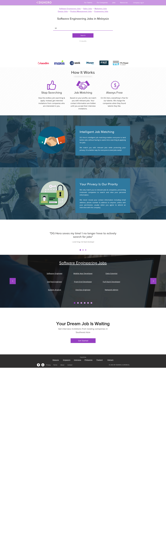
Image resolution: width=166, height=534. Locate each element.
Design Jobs (63, 11)
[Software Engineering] (74, 303)
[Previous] (13, 281)
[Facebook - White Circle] (38, 364)
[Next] (153, 281)
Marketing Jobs (101, 9)
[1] (80, 250)
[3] (85, 250)
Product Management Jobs (81, 11)
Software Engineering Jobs (70, 9)
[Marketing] (84, 303)
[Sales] (81, 303)
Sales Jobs (87, 9)
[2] (83, 250)
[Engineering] (78, 303)
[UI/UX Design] (88, 303)
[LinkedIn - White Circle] (42, 364)
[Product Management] (91, 303)
